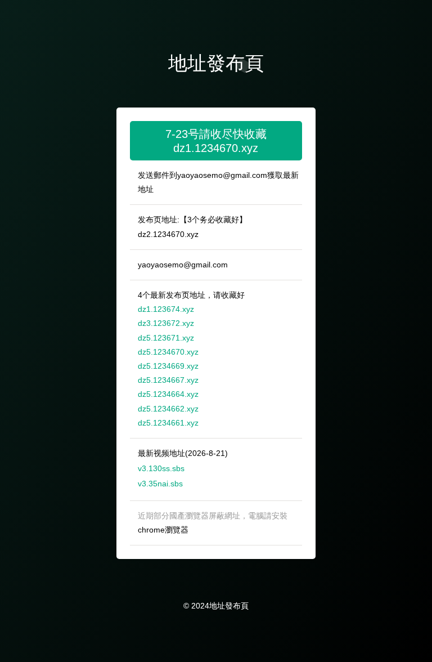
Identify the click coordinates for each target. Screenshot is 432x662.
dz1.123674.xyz (166, 309)
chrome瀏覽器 (163, 529)
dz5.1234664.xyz (168, 394)
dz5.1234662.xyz (168, 408)
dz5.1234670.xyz (168, 351)
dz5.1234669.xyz (168, 365)
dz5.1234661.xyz (168, 422)
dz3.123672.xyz (166, 323)
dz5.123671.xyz (166, 337)
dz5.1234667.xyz (168, 379)
